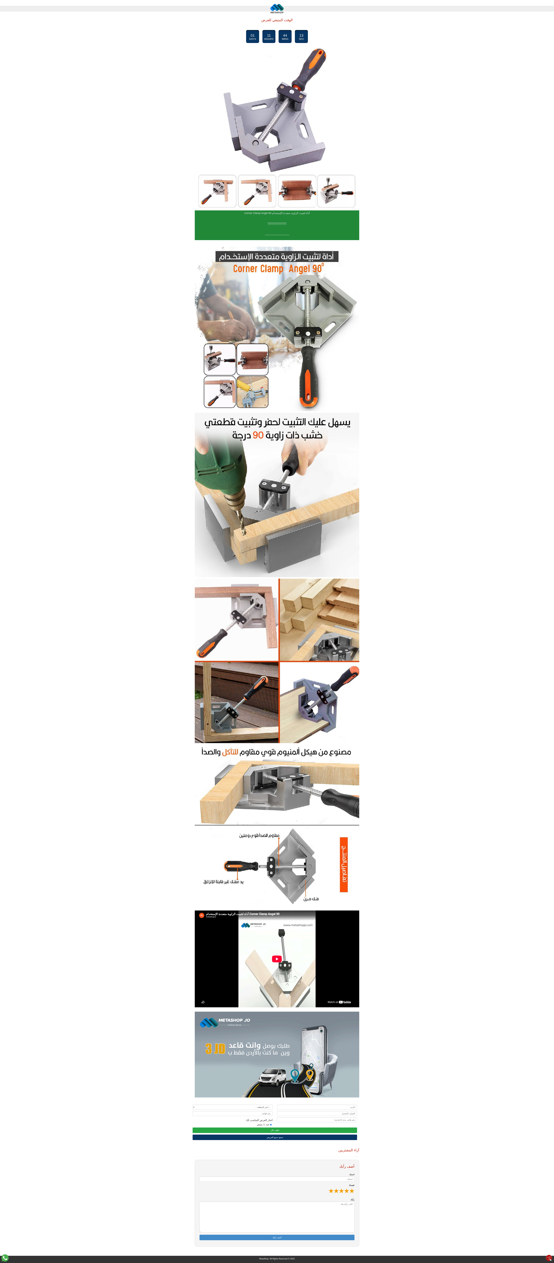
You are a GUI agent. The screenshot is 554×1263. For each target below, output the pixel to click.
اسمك (351, 1174)
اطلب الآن (275, 1130)
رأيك (352, 1199)
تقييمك (351, 1185)
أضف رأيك (277, 1237)
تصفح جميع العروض (275, 1137)
